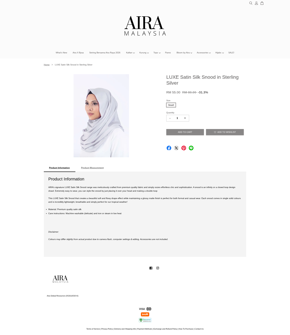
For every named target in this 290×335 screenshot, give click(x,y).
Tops (155, 52)
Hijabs (218, 52)
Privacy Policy (107, 329)
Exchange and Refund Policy (165, 329)
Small (171, 105)
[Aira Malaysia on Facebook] (151, 270)
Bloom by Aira (183, 52)
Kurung (142, 52)
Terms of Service (93, 329)
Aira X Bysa (78, 52)
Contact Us (199, 329)
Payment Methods (144, 329)
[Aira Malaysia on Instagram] (158, 270)
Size (168, 100)
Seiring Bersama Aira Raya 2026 (104, 52)
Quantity (170, 112)
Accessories (202, 52)
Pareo (168, 52)
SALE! (231, 52)
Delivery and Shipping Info (125, 329)
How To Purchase (186, 329)
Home (47, 64)
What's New (61, 52)
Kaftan (129, 52)
